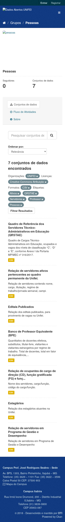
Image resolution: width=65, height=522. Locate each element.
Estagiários (16, 403)
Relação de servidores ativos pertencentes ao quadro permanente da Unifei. (28, 274)
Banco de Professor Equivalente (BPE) (30, 333)
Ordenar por (15, 146)
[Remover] (37, 176)
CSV (11, 260)
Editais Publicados (21, 307)
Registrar (55, 3)
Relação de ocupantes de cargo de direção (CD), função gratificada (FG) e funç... (32, 375)
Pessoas (32, 22)
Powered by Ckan (52, 516)
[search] (52, 135)
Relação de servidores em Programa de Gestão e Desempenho (26, 432)
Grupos (15, 22)
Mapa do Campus (16, 484)
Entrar (43, 3)
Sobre (16, 119)
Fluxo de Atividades (24, 112)
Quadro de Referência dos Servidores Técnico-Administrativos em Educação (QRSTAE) (28, 229)
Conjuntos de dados (25, 104)
